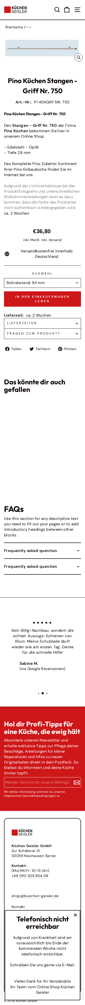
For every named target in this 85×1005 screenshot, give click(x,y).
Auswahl (42, 273)
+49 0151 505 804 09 (30, 876)
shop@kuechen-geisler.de (35, 896)
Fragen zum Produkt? (33, 333)
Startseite (14, 27)
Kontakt (18, 906)
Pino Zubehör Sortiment (54, 163)
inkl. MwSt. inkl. (13, 469)
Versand (55, 240)
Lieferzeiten (22, 323)
